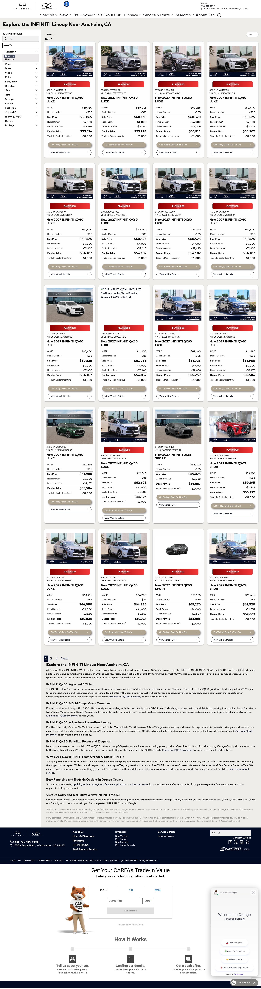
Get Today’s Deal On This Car (64, 145)
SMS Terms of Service (85, 849)
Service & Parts (166, 831)
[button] (66, 4)
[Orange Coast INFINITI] (35, 5)
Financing (78, 840)
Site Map (59, 860)
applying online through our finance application (99, 784)
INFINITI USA (80, 845)
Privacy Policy (45, 860)
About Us (78, 831)
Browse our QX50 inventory (125, 696)
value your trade (139, 784)
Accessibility (30, 860)
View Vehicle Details (60, 152)
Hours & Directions (83, 836)
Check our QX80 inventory (177, 750)
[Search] (5, 39)
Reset (7, 45)
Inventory (120, 831)
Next (64, 658)
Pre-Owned (121, 839)
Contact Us (15, 860)
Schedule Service (166, 836)
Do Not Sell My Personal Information (84, 860)
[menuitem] (21, 56)
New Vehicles (121, 836)
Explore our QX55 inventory (62, 715)
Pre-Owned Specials (125, 845)
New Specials (121, 842)
